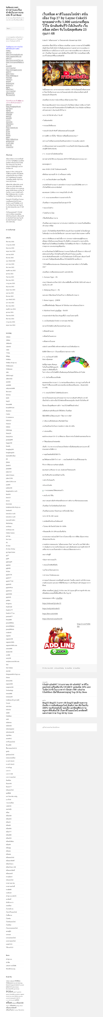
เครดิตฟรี (8, 899)
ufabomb (9, 726)
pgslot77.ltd (9, 581)
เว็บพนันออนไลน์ (10, 922)
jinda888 (8, 469)
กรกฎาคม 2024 (10, 322)
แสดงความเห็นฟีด (11, 965)
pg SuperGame (10, 552)
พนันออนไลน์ (10, 790)
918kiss (8, 50)
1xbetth (8, 346)
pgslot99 (8, 116)
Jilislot (8, 462)
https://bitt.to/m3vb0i (50, 614)
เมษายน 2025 (10, 293)
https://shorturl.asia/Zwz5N (52, 619)
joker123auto (10, 475)
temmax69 (9, 697)
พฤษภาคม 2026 (10, 251)
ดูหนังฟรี (8, 81)
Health (8, 446)
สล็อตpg (8, 848)
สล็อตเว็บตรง (9, 89)
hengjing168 (10, 449)
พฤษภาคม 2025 (10, 290)
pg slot (8, 131)
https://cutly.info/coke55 (51, 608)
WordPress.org (10, 969)
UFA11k (8, 710)
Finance (8, 424)
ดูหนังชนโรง (9, 85)
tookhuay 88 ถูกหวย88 (12, 700)
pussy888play (10, 626)
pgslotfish (9, 594)
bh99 (7, 398)
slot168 (8, 671)
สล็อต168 (8, 816)
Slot (7, 665)
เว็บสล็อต (8, 925)
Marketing (9, 523)
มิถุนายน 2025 (10, 286)
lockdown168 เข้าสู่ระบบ (13, 507)
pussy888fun (10, 623)
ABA (7, 372)
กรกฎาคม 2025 (10, 283)
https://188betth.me (12, 139)
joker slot (9, 145)
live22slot (9, 77)
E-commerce (10, 417)
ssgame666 (9, 684)
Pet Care (8, 539)
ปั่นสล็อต (8, 780)
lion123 (8, 497)
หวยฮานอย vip (10, 883)
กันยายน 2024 (10, 315)
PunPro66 (9, 607)
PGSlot (8, 571)
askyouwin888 (10, 388)
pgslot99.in (9, 587)
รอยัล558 (8, 806)
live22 (8, 501)
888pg (8, 356)
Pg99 (14, 989)
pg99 (7, 559)
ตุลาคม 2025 (9, 274)
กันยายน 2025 (10, 277)
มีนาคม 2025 (10, 296)
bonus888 (9, 404)
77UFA (8, 353)
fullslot (8, 427)
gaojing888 (9, 440)
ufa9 (7, 719)
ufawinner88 (10, 732)
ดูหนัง (7, 751)
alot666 (8, 382)
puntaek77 (9, 616)
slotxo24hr (9, 122)
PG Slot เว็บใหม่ (10, 549)
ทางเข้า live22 (10, 761)
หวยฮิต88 (8, 889)
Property (9, 603)
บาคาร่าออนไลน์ (10, 68)
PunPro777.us (10, 613)
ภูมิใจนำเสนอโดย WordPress (50, 727)
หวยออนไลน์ (9, 147)
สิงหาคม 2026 (10, 241)
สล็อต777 (8, 832)
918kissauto (9, 366)
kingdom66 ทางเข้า (11, 491)
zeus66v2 (9, 738)
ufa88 (7, 713)
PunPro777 (9, 610)
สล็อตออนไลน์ (10, 93)
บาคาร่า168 (9, 774)
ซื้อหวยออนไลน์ (10, 95)
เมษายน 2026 (10, 254)
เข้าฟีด (8, 962)
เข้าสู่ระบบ (9, 959)
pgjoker (8, 565)
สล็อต (7, 812)
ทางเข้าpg (9, 767)
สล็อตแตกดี (9, 873)
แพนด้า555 (9, 944)
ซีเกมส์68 (8, 745)
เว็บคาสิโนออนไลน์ (11, 912)
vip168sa (8, 735)
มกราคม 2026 (10, 264)
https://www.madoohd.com (14, 54)
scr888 (8, 655)
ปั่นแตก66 (9, 783)
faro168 (15, 983)
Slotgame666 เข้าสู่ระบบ (13, 674)
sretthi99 (8, 998)
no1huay (8, 526)
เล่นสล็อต (8, 905)
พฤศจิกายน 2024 (11, 309)
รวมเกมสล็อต (10, 803)
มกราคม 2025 (10, 303)
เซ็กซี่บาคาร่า (10, 902)
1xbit (7, 350)
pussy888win (10, 629)
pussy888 (9, 66)
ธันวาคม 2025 (10, 267)
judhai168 (9, 488)
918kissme (9, 369)
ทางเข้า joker (10, 143)
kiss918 (8, 135)
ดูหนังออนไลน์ (10, 83)
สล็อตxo (8, 851)
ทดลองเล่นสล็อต (10, 758)
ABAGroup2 (9, 375)
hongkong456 (10, 452)
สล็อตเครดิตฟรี (10, 861)
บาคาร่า (8, 120)
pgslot (8, 87)
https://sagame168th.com (13, 56)
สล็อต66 (8, 825)
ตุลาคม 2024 (9, 312)
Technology (9, 690)
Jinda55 (8, 465)
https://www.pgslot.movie (14, 70)
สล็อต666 (8, 828)
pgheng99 (9, 562)
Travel (8, 703)
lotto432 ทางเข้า (11, 514)
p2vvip (8, 536)
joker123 (8, 52)
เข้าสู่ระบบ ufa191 (11, 896)
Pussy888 (9, 620)
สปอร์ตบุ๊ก (9, 809)
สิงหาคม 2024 (10, 319)
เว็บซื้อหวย (9, 915)
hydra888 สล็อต (10, 456)
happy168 (9, 443)
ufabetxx (9, 722)
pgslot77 (8, 72)
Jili (7, 459)
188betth (9, 343)
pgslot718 (9, 575)
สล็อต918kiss (10, 841)
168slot (8, 337)
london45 (9, 510)
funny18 (8, 433)
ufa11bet (9, 706)
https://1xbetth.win (12, 128)
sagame (8, 636)
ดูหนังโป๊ (8, 126)
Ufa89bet (9, 716)
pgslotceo (9, 591)
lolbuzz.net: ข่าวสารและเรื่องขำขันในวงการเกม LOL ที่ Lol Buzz (14, 11)
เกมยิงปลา (9, 893)
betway (8, 395)
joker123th (9, 478)
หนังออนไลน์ (9, 880)
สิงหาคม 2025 (10, 280)
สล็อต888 (8, 835)
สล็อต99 (8, 110)
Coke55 (56, 590)
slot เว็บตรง (9, 108)
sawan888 (9, 648)
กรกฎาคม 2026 (10, 245)
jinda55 (18, 985)
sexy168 (8, 658)
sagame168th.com (11, 645)
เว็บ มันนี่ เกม (9, 909)
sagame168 (9, 639)
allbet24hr (9, 379)
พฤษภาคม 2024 (10, 325)
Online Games (10, 533)
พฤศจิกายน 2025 (11, 270)
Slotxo (8, 677)
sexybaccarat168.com (12, 661)
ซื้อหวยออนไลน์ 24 (11, 748)
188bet (8, 340)
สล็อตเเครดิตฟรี (10, 870)
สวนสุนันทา (9, 877)
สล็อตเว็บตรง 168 (11, 867)
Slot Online (9, 668)
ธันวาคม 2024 (10, 306)
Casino (8, 414)
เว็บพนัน (8, 918)
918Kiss (8, 359)
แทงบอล (8, 934)
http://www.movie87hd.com (14, 60)
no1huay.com (10, 530)
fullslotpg (9, 430)
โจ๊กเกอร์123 (9, 947)
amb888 (8, 385)
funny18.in (9, 436)
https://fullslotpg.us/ (12, 76)
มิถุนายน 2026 (10, 248)
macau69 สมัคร (10, 520)
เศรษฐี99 (8, 931)
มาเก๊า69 (8, 799)
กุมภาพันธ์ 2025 (10, 299)
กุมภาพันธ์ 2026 (10, 261)
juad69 (8, 485)
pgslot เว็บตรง (10, 74)
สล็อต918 (8, 838)
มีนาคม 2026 (10, 258)
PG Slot (8, 546)
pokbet (8, 600)
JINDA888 (9, 114)
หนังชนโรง (9, 79)
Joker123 (9, 472)
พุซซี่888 (8, 793)
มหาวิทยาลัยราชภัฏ (11, 796)
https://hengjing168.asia (13, 106)
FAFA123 (8, 420)
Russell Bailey (60, 668)
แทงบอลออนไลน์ (11, 938)
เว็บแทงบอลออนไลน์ (12, 928)
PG (7, 542)
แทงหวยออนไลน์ (11, 941)
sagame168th (10, 642)
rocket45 (8, 632)
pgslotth (8, 597)
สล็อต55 (8, 822)
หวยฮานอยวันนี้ (10, 886)
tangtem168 (9, 687)
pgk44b (8, 568)
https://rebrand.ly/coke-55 (51, 603)
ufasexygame (10, 729)
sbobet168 (9, 652)
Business (8, 411)
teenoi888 (9, 693)
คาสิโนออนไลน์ (10, 742)
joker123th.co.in (11, 481)
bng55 (8, 401)
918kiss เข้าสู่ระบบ (11, 363)
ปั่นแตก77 (9, 787)
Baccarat (8, 391)
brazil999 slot (10, 408)
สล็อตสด (8, 854)
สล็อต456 (8, 819)
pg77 (7, 555)
